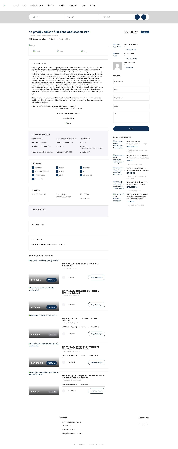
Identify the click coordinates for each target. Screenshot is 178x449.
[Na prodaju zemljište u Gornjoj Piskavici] (68, 272)
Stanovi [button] (16, 5)
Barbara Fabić (129, 53)
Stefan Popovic (129, 62)
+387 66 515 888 (131, 50)
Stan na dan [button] (73, 5)
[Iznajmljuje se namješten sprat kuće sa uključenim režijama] (68, 384)
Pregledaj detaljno (96, 277)
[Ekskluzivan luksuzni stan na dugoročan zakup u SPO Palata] (119, 171)
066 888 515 (130, 68)
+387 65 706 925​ (68, 430)
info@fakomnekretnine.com (72, 433)
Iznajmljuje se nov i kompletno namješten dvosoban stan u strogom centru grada (137, 196)
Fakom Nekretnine (130, 44)
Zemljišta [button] (61, 5)
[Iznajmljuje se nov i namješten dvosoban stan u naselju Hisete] (119, 159)
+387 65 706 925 (131, 59)
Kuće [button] (25, 5)
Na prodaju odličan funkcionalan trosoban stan (59, 32)
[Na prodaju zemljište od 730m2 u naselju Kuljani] (68, 299)
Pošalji (131, 129)
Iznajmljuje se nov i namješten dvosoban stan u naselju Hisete (138, 157)
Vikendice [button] (50, 5)
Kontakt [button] (93, 5)
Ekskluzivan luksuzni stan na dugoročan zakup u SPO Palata (138, 169)
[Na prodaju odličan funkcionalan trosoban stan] (119, 145)
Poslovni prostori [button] (37, 5)
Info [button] (84, 5)
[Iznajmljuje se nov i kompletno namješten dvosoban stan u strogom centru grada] (119, 197)
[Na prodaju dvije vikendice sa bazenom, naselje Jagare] (119, 185)
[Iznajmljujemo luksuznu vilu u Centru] (68, 327)
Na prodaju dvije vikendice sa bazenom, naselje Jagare (137, 183)
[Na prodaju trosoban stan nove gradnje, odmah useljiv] (68, 355)
